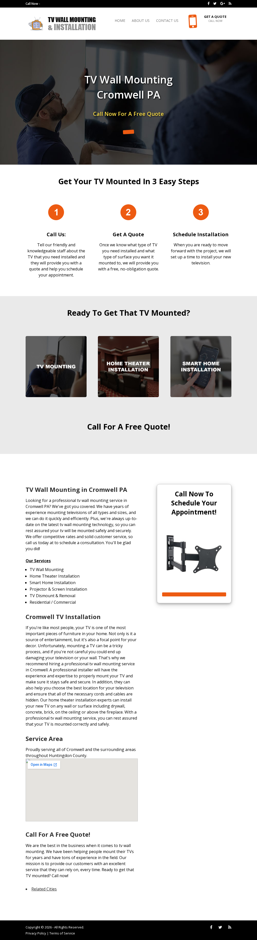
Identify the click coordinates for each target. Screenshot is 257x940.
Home (120, 21)
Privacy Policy (36, 933)
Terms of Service (62, 933)
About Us (141, 21)
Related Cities (44, 889)
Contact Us (167, 21)
